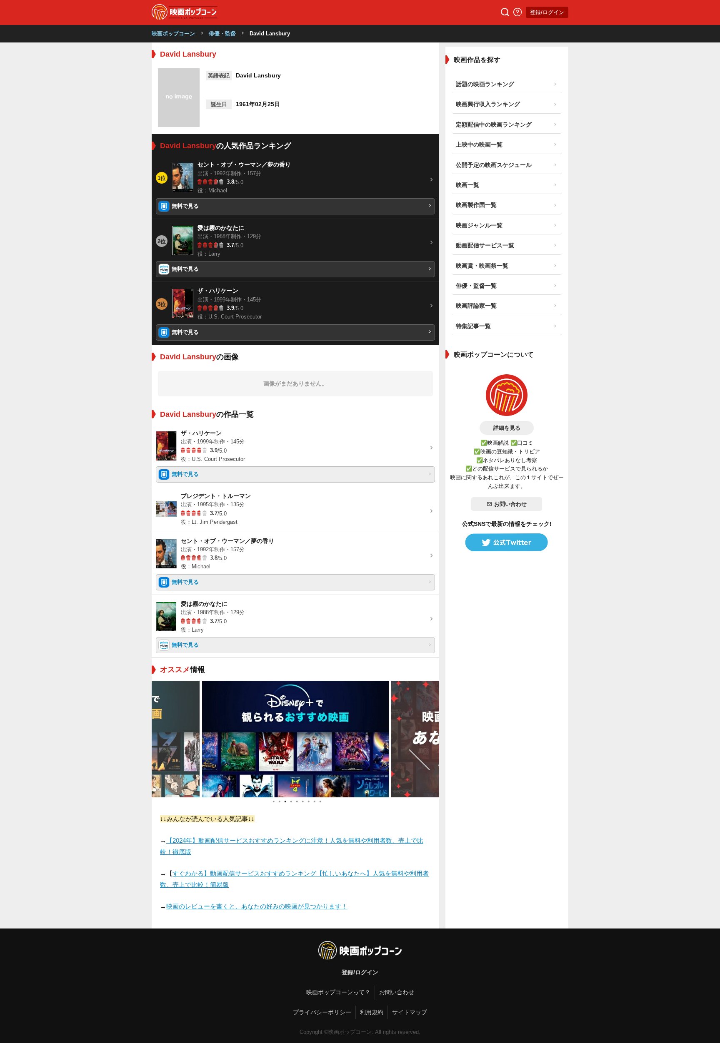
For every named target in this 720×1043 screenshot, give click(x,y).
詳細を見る (506, 428)
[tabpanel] (295, 739)
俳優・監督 (222, 33)
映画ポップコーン (173, 33)
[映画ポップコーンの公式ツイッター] (506, 542)
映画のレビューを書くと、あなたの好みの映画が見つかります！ (257, 906)
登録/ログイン (547, 12)
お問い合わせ (510, 504)
